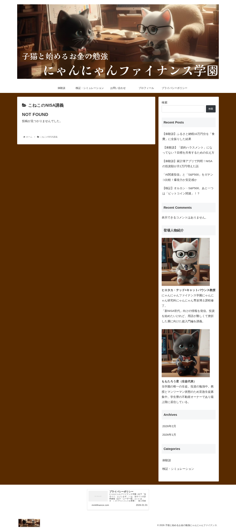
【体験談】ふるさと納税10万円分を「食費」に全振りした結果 (188, 136)
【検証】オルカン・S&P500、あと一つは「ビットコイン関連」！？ (187, 191)
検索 (164, 102)
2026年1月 (169, 434)
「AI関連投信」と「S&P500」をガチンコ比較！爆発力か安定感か (187, 177)
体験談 (166, 460)
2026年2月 (169, 426)
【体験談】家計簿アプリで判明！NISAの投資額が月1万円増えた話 (187, 164)
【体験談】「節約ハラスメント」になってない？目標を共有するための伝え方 (188, 150)
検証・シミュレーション (178, 468)
